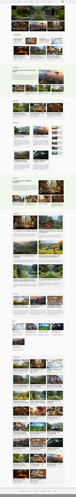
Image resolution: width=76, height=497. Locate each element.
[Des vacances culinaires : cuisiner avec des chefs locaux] (18, 88)
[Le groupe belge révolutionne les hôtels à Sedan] (51, 271)
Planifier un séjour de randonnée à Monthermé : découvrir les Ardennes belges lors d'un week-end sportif (25, 281)
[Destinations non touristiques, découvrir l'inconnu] (54, 137)
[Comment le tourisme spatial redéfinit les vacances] (40, 155)
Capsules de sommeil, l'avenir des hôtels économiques (18, 40)
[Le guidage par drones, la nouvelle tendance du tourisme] (51, 77)
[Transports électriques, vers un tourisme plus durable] (21, 130)
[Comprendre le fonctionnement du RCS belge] (19, 326)
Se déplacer (31, 1)
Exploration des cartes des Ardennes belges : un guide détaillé (21, 161)
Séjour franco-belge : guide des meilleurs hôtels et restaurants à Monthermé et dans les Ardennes (54, 57)
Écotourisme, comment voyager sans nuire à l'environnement (43, 332)
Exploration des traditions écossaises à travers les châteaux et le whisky (57, 93)
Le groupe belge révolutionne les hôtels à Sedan (23, 17)
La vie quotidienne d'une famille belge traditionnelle (25, 230)
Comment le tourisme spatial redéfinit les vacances (56, 332)
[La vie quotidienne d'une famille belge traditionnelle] (51, 187)
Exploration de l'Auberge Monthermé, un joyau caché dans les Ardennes (38, 57)
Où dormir (37, 1)
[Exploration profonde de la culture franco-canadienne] (44, 198)
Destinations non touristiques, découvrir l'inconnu (60, 137)
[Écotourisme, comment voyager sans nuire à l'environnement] (54, 153)
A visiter (43, 1)
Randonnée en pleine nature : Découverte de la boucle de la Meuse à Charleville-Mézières (21, 402)
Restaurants (19, 1)
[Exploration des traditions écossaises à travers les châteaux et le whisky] (58, 88)
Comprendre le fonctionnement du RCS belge (44, 40)
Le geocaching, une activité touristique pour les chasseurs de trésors (44, 93)
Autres (49, 1)
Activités (25, 1)
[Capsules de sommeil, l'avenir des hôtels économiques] (38, 473)
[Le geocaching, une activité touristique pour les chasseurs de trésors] (44, 88)
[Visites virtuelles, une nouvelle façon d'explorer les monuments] (54, 132)
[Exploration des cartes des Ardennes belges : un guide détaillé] (21, 155)
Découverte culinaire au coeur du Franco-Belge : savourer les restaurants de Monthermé (31, 204)
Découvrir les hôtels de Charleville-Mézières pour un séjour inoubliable (31, 332)
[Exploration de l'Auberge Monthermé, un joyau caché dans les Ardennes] (38, 50)
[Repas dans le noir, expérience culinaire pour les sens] (21, 50)
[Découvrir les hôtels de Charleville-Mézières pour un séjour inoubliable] (31, 326)
